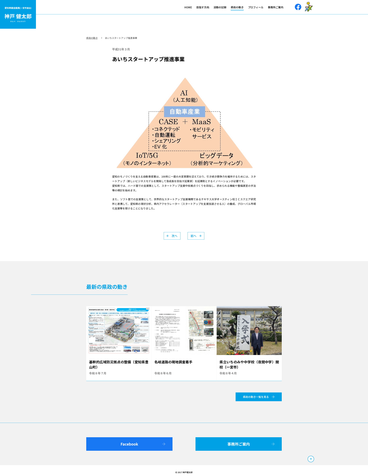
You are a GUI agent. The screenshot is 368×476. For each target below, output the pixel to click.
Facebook (129, 444)
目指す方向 (202, 7)
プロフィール (255, 7)
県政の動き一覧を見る (256, 397)
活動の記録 (219, 7)
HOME (188, 7)
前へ (193, 236)
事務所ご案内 (275, 7)
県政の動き (237, 7)
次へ (174, 236)
